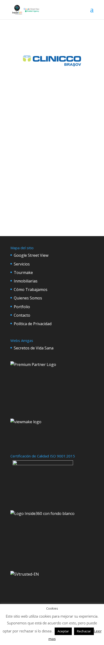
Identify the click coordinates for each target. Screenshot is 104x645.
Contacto (22, 315)
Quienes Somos (28, 298)
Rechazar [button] (84, 631)
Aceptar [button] (63, 631)
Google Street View (31, 255)
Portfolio (22, 306)
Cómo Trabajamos (30, 289)
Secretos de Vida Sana (33, 348)
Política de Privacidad (33, 323)
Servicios (22, 264)
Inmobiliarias (25, 281)
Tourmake (23, 272)
